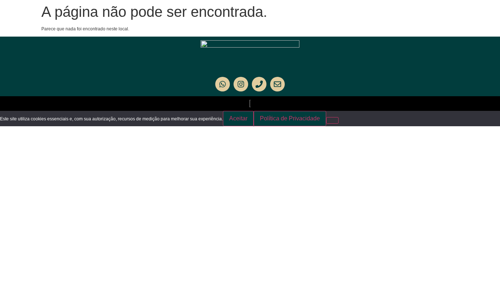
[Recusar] (332, 120)
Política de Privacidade (290, 118)
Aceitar (238, 118)
